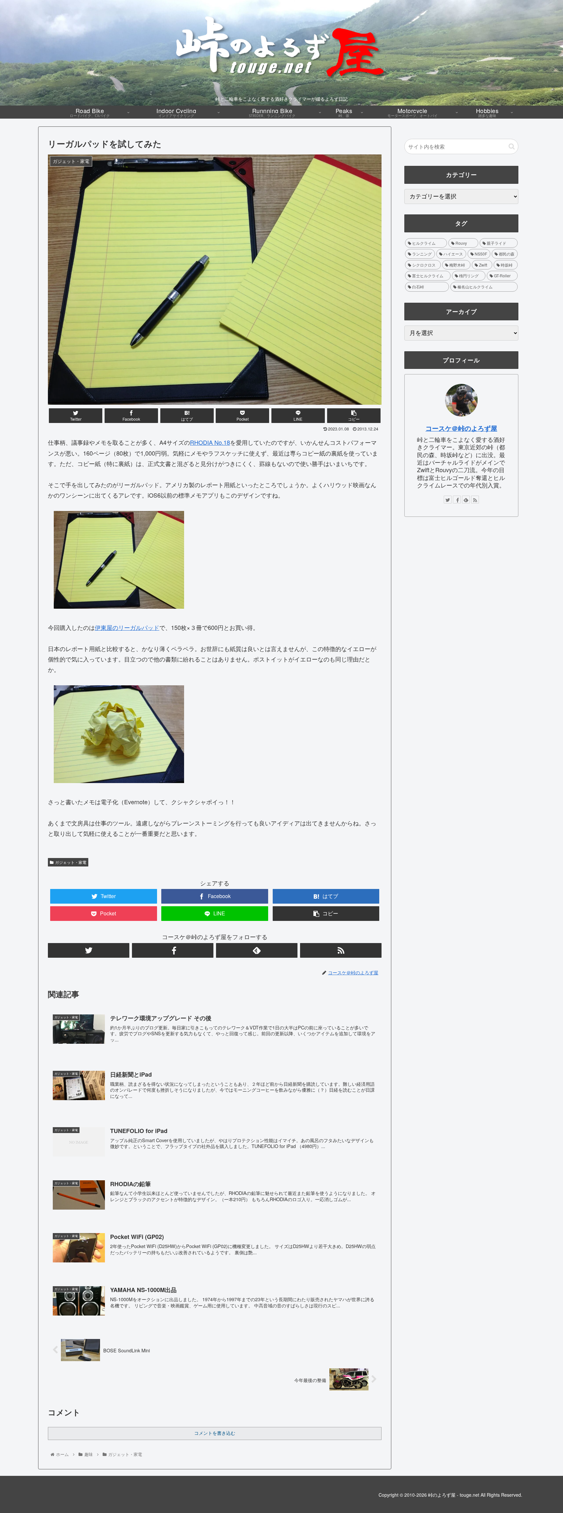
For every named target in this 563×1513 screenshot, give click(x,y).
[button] (511, 146)
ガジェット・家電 (70, 862)
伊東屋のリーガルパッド (127, 627)
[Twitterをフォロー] (88, 950)
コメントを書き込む (214, 1433)
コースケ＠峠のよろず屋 (461, 428)
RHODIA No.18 (210, 442)
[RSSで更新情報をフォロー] (341, 950)
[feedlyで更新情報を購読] (256, 950)
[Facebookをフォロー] (172, 950)
